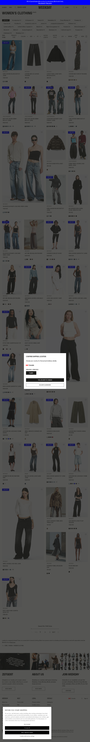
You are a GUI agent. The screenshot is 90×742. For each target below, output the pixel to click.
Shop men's (49, 3)
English (31, 373)
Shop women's (41, 3)
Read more (27, 724)
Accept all (27, 728)
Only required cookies (27, 732)
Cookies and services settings (27, 736)
